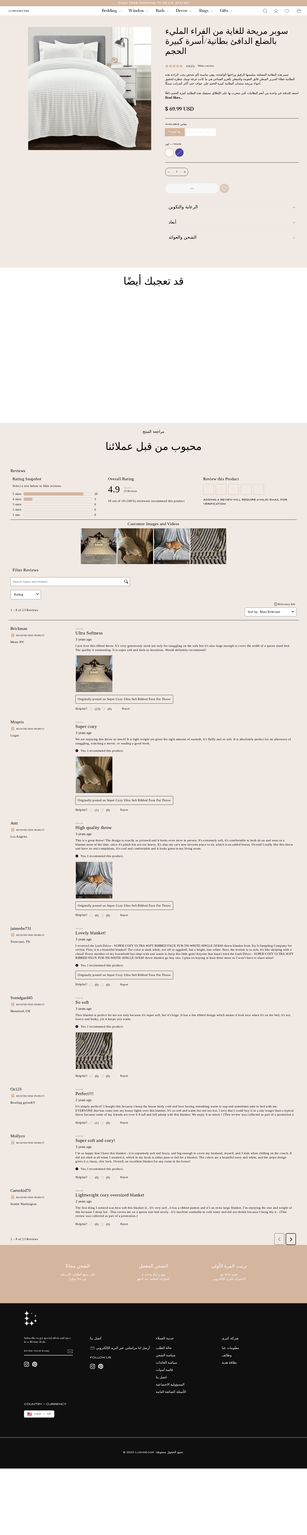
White (169, 152)
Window (136, 11)
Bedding (110, 11)
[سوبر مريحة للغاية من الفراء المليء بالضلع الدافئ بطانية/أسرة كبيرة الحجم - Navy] (16, 406)
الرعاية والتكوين (183, 207)
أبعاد (172, 222)
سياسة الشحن (165, 1355)
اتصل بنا (161, 1377)
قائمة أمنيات (164, 1370)
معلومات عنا (230, 1348)
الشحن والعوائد (183, 238)
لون (173, 144)
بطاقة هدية (229, 1362)
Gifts (224, 11)
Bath (161, 11)
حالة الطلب (164, 1348)
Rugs (204, 11)
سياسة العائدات (166, 1362)
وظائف (227, 1355)
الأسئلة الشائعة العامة (171, 1392)
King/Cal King (201, 132)
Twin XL (174, 132)
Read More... (173, 98)
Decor (182, 11)
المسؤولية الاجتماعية (170, 1384)
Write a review (206, 65)
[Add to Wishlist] (224, 188)
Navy (179, 152)
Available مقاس (176, 124)
